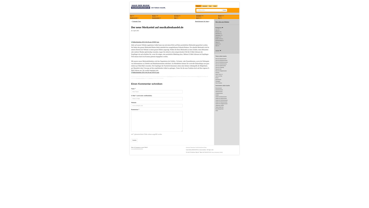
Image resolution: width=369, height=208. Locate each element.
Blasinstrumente (219, 88)
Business (154, 15)
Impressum (188, 147)
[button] (227, 27)
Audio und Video (219, 76)
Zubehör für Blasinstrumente (221, 96)
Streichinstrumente (219, 89)
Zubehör (215, 6)
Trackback (151, 78)
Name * (133, 88)
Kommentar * (135, 109)
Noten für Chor (218, 69)
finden (224, 10)
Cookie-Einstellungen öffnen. (201, 147)
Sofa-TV (197, 17)
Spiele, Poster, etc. (219, 74)
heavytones (176, 15)
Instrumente (205, 6)
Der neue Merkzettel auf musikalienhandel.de (157, 27)
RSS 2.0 (199, 76)
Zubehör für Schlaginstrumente (221, 103)
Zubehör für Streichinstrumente (222, 100)
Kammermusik (218, 79)
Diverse (217, 77)
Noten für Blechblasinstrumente (222, 62)
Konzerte (220, 15)
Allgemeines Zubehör (220, 105)
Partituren (217, 72)
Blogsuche (198, 6)
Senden (134, 140)
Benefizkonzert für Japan (202, 21)
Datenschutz (192, 147)
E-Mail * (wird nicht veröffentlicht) (141, 95)
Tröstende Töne (136, 21)
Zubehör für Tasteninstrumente (221, 101)
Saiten (217, 110)
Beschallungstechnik (219, 108)
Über (219, 17)
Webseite (133, 102)
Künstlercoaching (155, 17)
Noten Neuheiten (219, 82)
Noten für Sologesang (220, 67)
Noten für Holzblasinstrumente (221, 60)
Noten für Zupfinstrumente (221, 65)
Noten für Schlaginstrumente (221, 70)
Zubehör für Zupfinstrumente (221, 98)
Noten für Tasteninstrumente (221, 58)
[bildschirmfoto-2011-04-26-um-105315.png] (170, 72)
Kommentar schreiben (140, 78)
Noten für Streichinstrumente (221, 63)
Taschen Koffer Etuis (220, 107)
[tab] (227, 27)
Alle (131, 15)
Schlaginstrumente (219, 93)
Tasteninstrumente (219, 91)
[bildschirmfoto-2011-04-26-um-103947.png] (170, 42)
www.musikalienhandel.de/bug (137, 148)
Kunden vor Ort (133, 17)
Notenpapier (218, 81)
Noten (210, 6)
